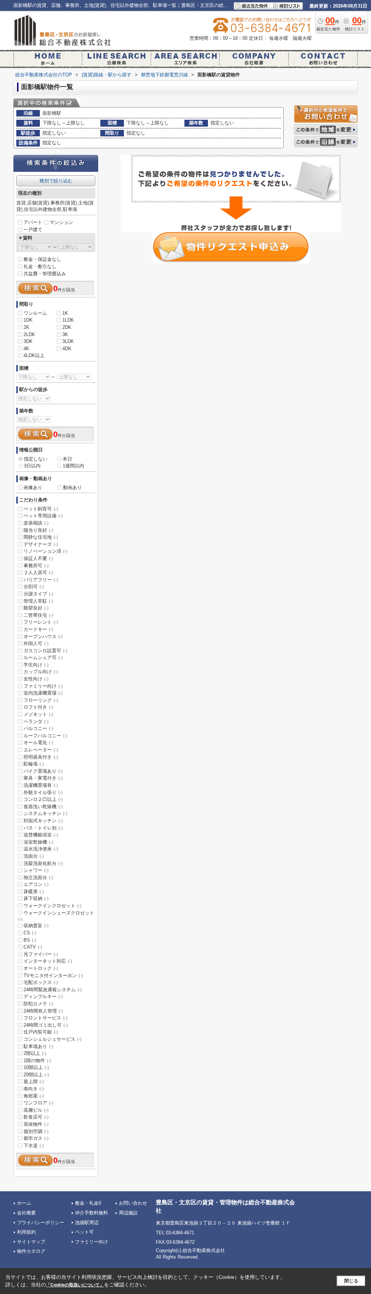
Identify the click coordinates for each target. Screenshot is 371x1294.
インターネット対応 (48, 961)
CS (30, 933)
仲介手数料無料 (91, 1212)
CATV (33, 947)
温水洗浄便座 (41, 849)
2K (26, 327)
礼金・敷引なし (40, 266)
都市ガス (36, 1138)
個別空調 (36, 1131)
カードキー (38, 629)
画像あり (33, 487)
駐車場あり (38, 1046)
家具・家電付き (43, 778)
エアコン (36, 884)
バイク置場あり (43, 771)
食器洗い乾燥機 (43, 806)
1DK (28, 320)
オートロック (41, 968)
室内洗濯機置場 (43, 693)
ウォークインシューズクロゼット (56, 916)
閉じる (351, 1281)
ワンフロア (38, 1103)
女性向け (36, 679)
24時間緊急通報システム (53, 989)
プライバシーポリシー (40, 1222)
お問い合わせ (133, 1203)
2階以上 (35, 1053)
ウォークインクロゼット (53, 905)
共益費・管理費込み (45, 273)
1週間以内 (73, 465)
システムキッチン (45, 813)
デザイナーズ (41, 544)
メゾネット (38, 714)
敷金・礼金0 (88, 1203)
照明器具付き (41, 757)
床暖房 (34, 891)
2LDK (29, 334)
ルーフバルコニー (45, 735)
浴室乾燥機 (38, 842)
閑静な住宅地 (41, 537)
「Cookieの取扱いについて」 (75, 1284)
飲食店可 (36, 1117)
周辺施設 (128, 1212)
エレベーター (41, 749)
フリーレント (41, 622)
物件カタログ (31, 1251)
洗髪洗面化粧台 (43, 863)
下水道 (34, 1145)
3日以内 (32, 465)
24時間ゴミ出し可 (46, 1025)
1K (65, 313)
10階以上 (36, 1067)
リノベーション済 (45, 551)
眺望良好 (36, 608)
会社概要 (26, 1212)
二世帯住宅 (38, 615)
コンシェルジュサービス (53, 1039)
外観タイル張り (43, 792)
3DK (28, 341)
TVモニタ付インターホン (53, 975)
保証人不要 (38, 558)
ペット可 (84, 1232)
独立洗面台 (38, 877)
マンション (61, 222)
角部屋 (34, 1096)
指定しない (35, 459)
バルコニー (38, 728)
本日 (67, 459)
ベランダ (36, 721)
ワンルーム (35, 313)
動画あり (72, 487)
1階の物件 (37, 1060)
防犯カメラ (38, 1003)
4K (26, 348)
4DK (66, 348)
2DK (66, 327)
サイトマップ (31, 1241)
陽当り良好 (38, 530)
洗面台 (34, 856)
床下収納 (36, 898)
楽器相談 (36, 523)
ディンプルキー (43, 996)
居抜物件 (36, 1124)
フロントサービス (45, 1018)
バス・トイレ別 (43, 828)
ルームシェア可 (43, 657)
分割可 (34, 586)
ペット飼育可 (41, 509)
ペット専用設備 (43, 515)
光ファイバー (41, 954)
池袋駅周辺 (87, 1222)
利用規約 (26, 1232)
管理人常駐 (38, 601)
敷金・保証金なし (42, 259)
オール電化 (38, 742)
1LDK (68, 320)
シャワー (36, 870)
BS (30, 940)
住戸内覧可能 (41, 1032)
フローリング (41, 700)
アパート (33, 222)
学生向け (36, 664)
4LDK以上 (34, 355)
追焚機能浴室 (41, 834)
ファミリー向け (43, 686)
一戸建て (33, 229)
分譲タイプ (38, 594)
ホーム (24, 1203)
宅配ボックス (41, 982)
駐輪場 (34, 764)
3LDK (68, 341)
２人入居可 (38, 572)
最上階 (34, 1081)
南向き (34, 1088)
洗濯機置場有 (41, 785)
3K (65, 334)
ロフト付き (38, 707)
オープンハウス (43, 636)
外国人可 (36, 643)
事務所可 (36, 565)
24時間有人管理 (43, 1011)
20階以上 (36, 1074)
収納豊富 (36, 925)
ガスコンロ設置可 (45, 650)
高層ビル (36, 1110)
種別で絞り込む (55, 180)
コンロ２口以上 (43, 799)
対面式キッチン (43, 820)
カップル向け (41, 671)
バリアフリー (41, 579)
